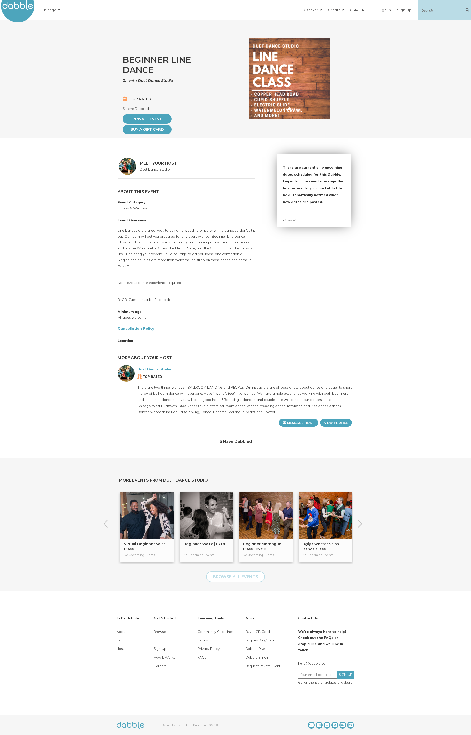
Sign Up (405, 10)
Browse (160, 631)
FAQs (202, 657)
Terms (203, 640)
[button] (50, 10)
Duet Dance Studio (155, 80)
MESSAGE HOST (300, 423)
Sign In (385, 10)
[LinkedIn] (342, 725)
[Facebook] (327, 725)
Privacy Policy (209, 648)
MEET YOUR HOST (158, 163)
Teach (121, 640)
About (121, 631)
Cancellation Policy (136, 328)
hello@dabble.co (311, 663)
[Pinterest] (350, 725)
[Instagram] (319, 725)
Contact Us (308, 618)
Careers (160, 666)
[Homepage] (130, 725)
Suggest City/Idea (260, 640)
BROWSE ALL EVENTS (235, 576)
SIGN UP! (346, 674)
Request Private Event (263, 666)
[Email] (311, 725)
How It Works (164, 657)
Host (120, 648)
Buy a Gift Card (147, 129)
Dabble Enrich (257, 657)
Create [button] (335, 10)
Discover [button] (311, 10)
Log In (158, 640)
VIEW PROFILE (336, 423)
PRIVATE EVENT (147, 118)
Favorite (291, 220)
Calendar (358, 10)
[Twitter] (334, 725)
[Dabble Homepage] (19, 11)
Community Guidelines (216, 631)
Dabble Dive (255, 648)
